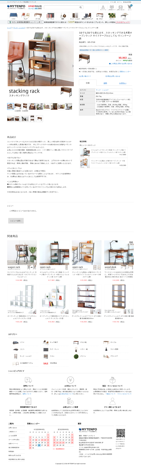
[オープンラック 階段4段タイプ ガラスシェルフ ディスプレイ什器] (22, 299)
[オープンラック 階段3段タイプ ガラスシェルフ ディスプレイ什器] (54, 299)
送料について (27, 394)
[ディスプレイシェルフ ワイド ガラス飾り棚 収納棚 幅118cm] (87, 299)
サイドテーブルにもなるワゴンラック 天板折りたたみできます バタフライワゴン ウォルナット (22, 274)
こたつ (124, 19)
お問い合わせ (13, 428)
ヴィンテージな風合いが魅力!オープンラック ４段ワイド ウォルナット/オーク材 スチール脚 (86, 274)
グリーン (112, 19)
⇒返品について (110, 394)
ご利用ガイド (13, 431)
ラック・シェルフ (75, 19)
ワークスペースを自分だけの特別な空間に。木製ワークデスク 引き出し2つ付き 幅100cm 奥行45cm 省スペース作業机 (119, 274)
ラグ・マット (50, 19)
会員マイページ (13, 443)
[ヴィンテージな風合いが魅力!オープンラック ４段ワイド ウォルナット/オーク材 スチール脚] (87, 255)
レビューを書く (15, 221)
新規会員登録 (127, 2)
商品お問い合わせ (113, 76)
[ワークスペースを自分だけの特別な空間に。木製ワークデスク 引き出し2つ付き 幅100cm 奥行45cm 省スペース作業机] (119, 255)
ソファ (13, 19)
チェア (25, 19)
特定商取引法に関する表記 (17, 459)
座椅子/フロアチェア (87, 19)
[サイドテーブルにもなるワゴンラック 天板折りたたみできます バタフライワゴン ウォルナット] (22, 255)
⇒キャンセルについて (124, 394)
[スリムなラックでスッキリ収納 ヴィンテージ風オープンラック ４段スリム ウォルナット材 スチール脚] (54, 255)
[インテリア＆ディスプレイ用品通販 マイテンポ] (16, 8)
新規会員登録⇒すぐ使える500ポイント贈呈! (94, 50)
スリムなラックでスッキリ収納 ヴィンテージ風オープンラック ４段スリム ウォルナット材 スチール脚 (54, 274)
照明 (62, 19)
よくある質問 (13, 435)
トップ (9, 28)
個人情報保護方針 (14, 447)
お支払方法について (66, 394)
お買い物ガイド (85, 76)
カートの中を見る (14, 439)
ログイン (119, 2)
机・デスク (100, 19)
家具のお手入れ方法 (15, 455)
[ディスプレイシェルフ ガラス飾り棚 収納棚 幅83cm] (119, 299)
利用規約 (11, 451)
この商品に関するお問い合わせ (121, 63)
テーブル (38, 19)
